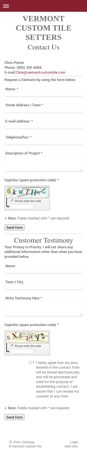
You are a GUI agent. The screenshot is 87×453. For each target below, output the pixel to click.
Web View (71, 446)
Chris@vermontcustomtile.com (40, 72)
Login (74, 442)
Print (17, 442)
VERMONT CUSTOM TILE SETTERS (44, 28)
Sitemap (28, 442)
